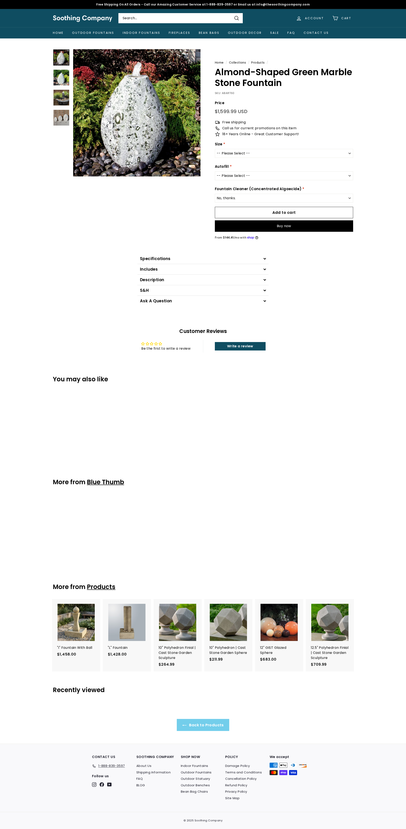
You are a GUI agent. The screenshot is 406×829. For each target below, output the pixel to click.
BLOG (140, 785)
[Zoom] (136, 112)
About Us (143, 766)
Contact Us (316, 33)
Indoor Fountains (141, 33)
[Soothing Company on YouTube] (109, 784)
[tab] (203, 259)
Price (219, 102)
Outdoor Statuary (195, 778)
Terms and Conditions (243, 772)
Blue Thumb (105, 482)
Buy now (284, 226)
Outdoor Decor (245, 33)
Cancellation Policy (241, 778)
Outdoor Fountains (93, 33)
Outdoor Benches (195, 785)
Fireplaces (179, 33)
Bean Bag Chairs (194, 791)
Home (58, 33)
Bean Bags (209, 33)
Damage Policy (237, 766)
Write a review (240, 346)
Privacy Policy (236, 791)
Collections (237, 63)
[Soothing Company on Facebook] (102, 784)
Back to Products (206, 725)
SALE (274, 33)
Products (258, 63)
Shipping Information (153, 772)
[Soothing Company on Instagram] (94, 784)
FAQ (291, 33)
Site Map (232, 798)
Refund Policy (236, 785)
